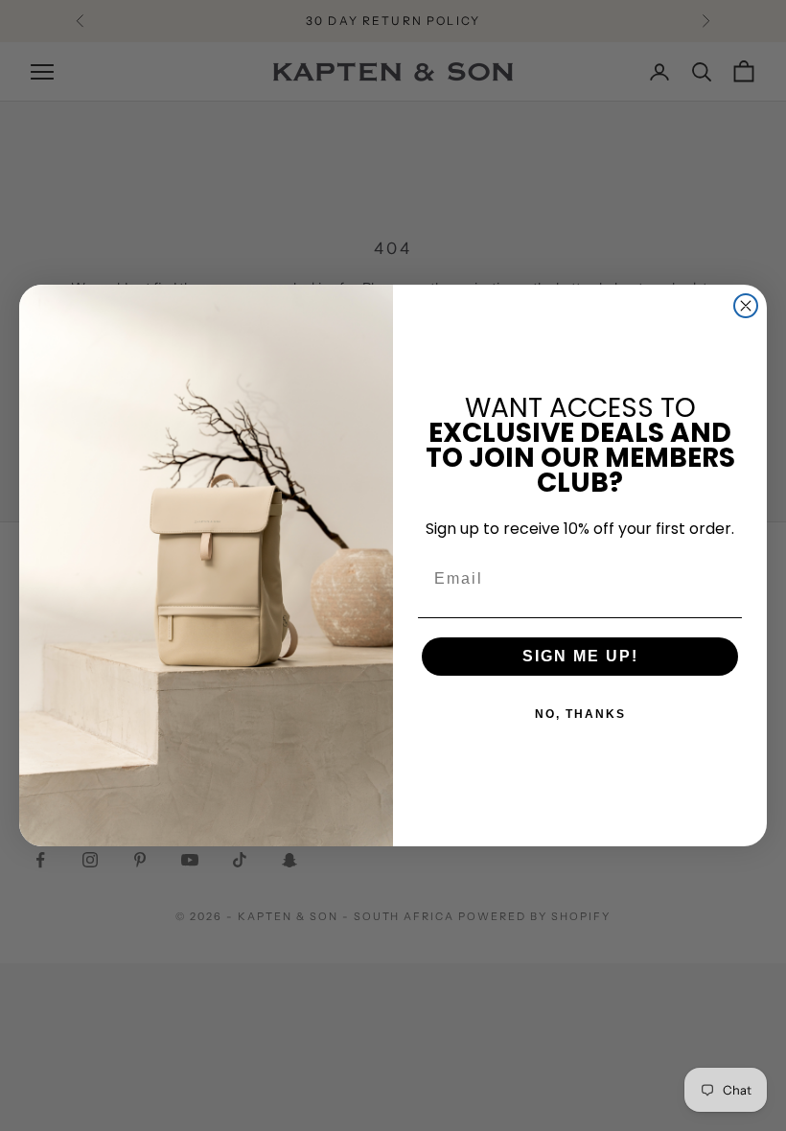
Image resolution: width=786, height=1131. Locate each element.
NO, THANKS (580, 714)
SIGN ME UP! (580, 656)
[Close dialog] (745, 305)
